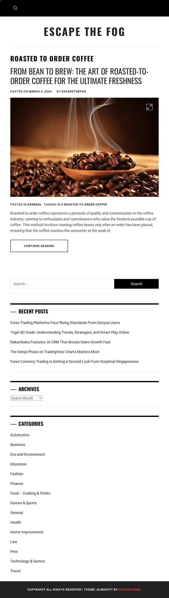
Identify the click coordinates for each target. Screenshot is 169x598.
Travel (15, 571)
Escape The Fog (84, 31)
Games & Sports (23, 503)
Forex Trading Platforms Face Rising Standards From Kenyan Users (65, 322)
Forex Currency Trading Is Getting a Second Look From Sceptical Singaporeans (74, 361)
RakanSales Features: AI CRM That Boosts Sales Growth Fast (60, 342)
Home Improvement (26, 532)
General (35, 204)
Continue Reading (39, 246)
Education (18, 464)
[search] (15, 8)
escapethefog (74, 91)
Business (17, 445)
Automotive (19, 435)
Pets (14, 551)
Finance (16, 483)
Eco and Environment (27, 454)
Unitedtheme (130, 589)
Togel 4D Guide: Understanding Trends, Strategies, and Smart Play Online (69, 332)
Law (13, 542)
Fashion (16, 474)
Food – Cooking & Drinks (30, 493)
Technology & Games (27, 561)
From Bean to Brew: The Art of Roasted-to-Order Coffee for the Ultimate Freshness (79, 75)
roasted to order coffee (85, 204)
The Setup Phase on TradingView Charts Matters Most (54, 352)
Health (15, 522)
